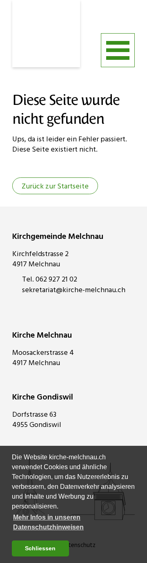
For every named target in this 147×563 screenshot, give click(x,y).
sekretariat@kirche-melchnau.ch (73, 290)
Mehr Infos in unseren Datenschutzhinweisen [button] (48, 522)
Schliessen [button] (40, 548)
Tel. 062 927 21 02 (49, 279)
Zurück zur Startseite (55, 187)
